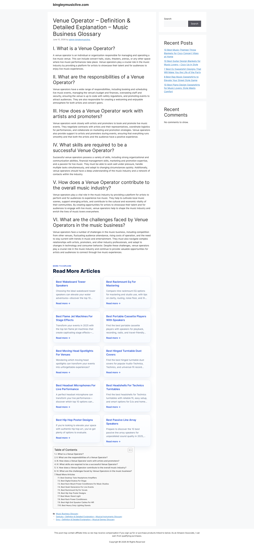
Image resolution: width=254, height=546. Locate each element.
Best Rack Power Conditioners (74, 499)
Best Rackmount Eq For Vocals (74, 490)
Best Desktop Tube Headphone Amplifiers (78, 478)
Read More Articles (65, 474)
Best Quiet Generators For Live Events (77, 487)
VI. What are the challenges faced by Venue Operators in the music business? (94, 471)
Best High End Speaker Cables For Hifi (77, 502)
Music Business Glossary (67, 514)
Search (167, 18)
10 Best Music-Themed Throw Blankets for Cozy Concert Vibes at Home (181, 53)
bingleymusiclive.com (71, 5)
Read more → (63, 303)
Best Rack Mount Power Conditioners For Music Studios (85, 484)
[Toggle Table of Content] (129, 450)
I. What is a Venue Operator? (70, 454)
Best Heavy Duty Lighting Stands (76, 505)
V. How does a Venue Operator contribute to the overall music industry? (91, 467)
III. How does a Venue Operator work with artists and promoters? (88, 461)
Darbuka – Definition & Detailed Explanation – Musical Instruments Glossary (89, 516)
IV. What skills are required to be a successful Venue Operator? (87, 464)
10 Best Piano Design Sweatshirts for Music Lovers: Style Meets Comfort (182, 88)
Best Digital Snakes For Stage (73, 481)
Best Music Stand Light (71, 496)
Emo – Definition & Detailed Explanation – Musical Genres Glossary (85, 519)
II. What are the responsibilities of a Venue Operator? (82, 457)
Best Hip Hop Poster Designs (74, 420)
